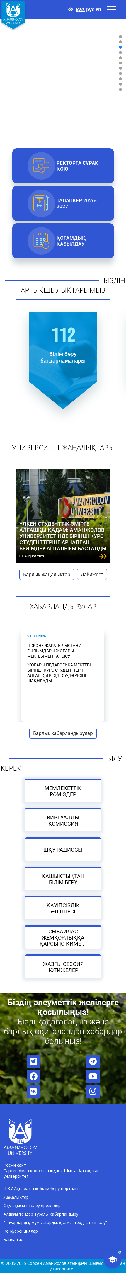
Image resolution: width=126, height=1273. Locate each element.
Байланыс (13, 1239)
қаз (80, 9)
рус (90, 9)
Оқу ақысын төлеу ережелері (33, 1205)
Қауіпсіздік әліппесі (63, 908)
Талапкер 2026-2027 (76, 203)
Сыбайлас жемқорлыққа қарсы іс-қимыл (63, 937)
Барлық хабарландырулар (63, 733)
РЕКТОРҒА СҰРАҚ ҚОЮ (77, 166)
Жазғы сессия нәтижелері (63, 967)
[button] (120, 36)
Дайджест (92, 574)
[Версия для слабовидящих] (70, 9)
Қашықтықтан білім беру (63, 879)
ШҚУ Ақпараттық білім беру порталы (41, 1188)
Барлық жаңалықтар (46, 574)
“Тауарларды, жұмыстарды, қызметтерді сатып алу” (55, 1222)
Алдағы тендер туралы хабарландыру (41, 1214)
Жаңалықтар (16, 1197)
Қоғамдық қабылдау (70, 241)
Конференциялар (21, 1231)
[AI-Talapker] (112, 1259)
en (98, 9)
